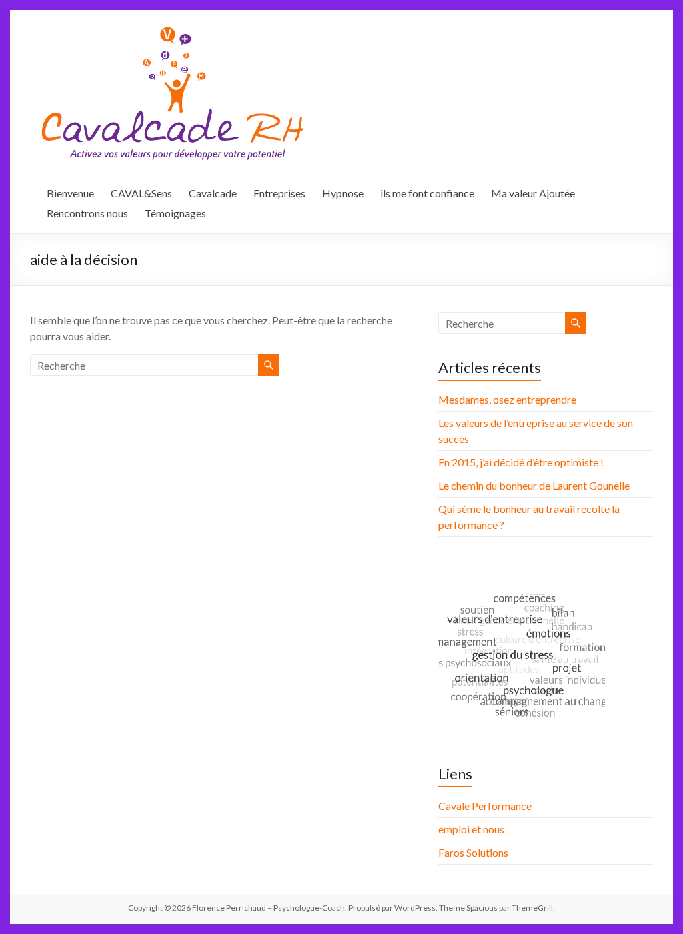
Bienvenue (70, 193)
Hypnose (343, 193)
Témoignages (175, 213)
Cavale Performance (485, 805)
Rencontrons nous (87, 213)
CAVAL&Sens (141, 193)
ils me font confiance (427, 193)
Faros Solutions (473, 852)
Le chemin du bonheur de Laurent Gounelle (534, 485)
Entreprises (279, 193)
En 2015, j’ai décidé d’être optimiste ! (521, 462)
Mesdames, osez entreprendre (507, 399)
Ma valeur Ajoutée (533, 193)
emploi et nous (471, 829)
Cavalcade (213, 193)
